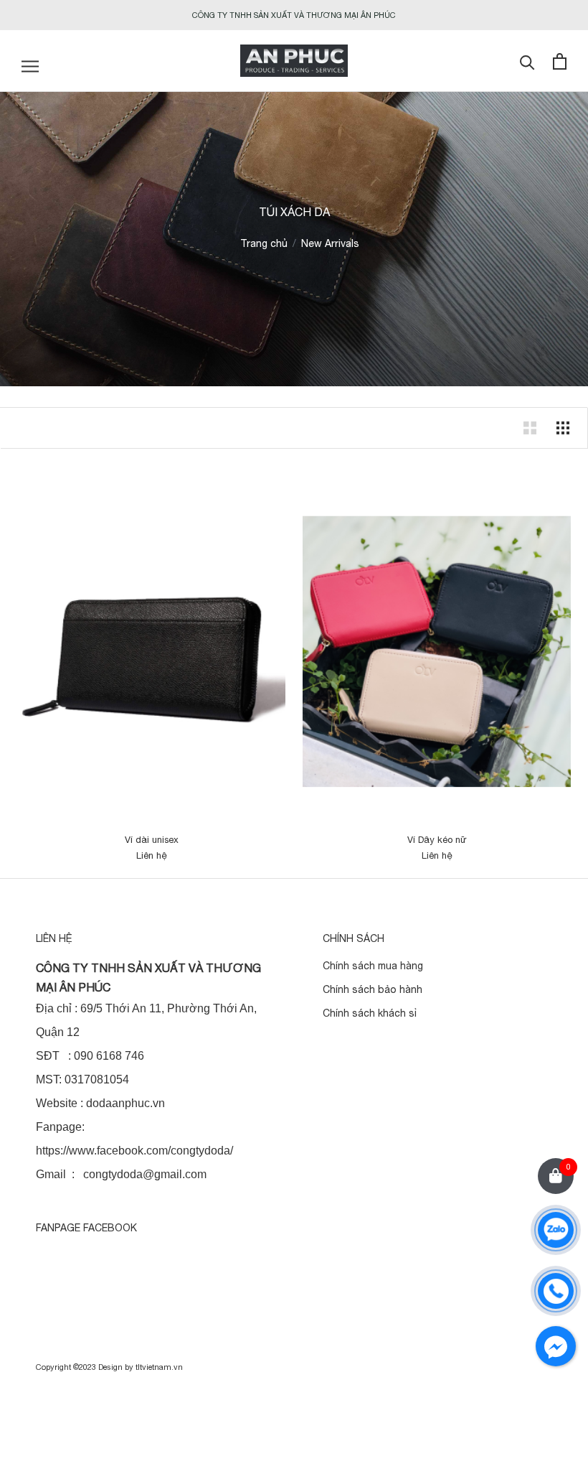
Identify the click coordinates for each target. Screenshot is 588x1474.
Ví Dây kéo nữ (437, 839)
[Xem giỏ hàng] (559, 61)
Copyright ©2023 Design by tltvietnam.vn (109, 1367)
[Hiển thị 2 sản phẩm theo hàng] (530, 428)
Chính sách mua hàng (373, 965)
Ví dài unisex (152, 839)
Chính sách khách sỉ (370, 1013)
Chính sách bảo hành (372, 989)
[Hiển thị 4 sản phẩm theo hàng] (563, 428)
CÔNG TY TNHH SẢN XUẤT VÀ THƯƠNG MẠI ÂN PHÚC (294, 15)
